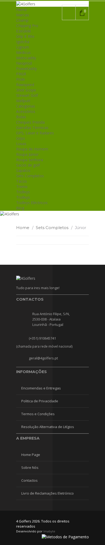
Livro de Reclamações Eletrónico (47, 493)
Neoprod (24, 63)
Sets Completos (30, 175)
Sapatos (23, 170)
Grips (20, 138)
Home (21, 9)
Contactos (29, 480)
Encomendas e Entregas (41, 388)
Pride (20, 79)
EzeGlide (23, 31)
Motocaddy (26, 57)
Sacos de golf (28, 165)
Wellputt (23, 100)
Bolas (21, 116)
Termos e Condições (38, 413)
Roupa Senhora (29, 159)
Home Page (30, 454)
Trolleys (23, 191)
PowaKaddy (26, 68)
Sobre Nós (29, 467)
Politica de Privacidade (39, 401)
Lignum (22, 47)
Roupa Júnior (27, 154)
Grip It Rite (25, 36)
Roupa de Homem (32, 149)
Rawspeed (25, 84)
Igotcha (22, 41)
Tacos (21, 181)
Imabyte (49, 531)
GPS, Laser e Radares (35, 132)
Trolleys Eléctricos (32, 202)
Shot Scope (26, 90)
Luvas (21, 143)
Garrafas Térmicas (32, 127)
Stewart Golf (27, 95)
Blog (20, 208)
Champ (22, 20)
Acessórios (25, 111)
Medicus (23, 52)
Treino (21, 186)
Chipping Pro (27, 25)
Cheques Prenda (30, 122)
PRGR (21, 73)
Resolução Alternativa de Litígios (47, 426)
